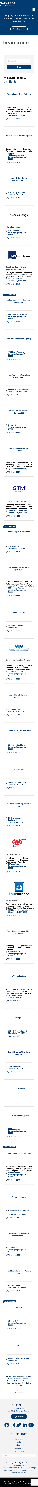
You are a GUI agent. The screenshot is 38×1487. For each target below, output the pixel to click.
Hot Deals (25, 1379)
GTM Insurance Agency (16, 501)
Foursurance (11, 900)
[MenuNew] (33, 9)
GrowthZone (29, 1484)
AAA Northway (13, 854)
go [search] (20, 67)
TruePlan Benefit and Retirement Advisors (16, 268)
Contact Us (19, 1383)
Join (19, 1442)
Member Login (19, 1445)
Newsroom (19, 1439)
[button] (5, 78)
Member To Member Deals (17, 1381)
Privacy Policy (19, 1451)
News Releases (26, 1377)
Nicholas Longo (13, 227)
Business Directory (13, 1377)
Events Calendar (14, 1379)
